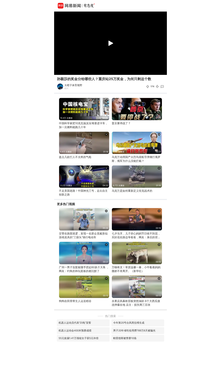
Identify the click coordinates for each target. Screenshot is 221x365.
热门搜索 (110, 316)
